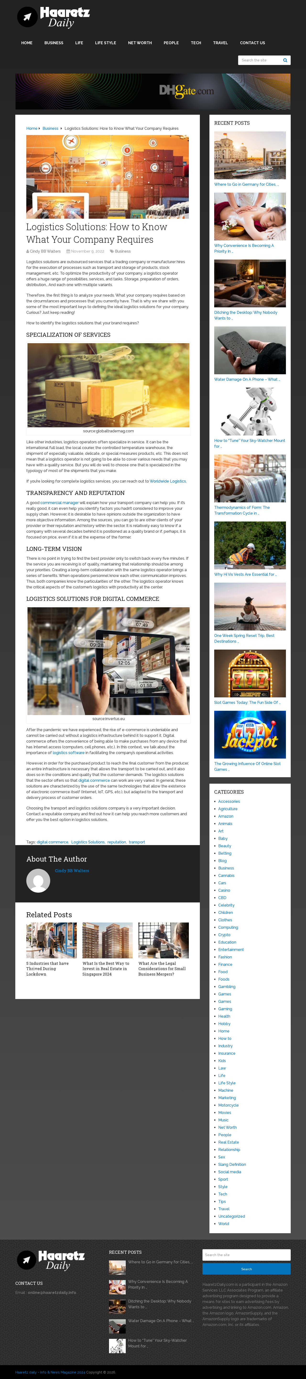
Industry (225, 1046)
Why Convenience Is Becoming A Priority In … (158, 1284)
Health (224, 1016)
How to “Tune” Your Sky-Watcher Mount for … (157, 1343)
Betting (224, 853)
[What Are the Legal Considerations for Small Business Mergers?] (163, 940)
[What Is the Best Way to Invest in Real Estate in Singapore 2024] (107, 940)
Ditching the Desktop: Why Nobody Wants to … (159, 1304)
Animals (225, 823)
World (223, 1224)
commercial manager (59, 502)
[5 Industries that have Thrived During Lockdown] (51, 940)
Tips (222, 1201)
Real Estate (228, 1142)
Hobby (224, 1023)
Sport (223, 1179)
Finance (225, 964)
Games (224, 994)
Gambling (226, 986)
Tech (196, 43)
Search (286, 60)
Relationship (229, 1149)
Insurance (226, 1053)
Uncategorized (231, 1216)
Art (221, 831)
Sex (221, 1157)
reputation (117, 842)
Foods (224, 979)
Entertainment (231, 949)
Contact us (252, 43)
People (171, 43)
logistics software (69, 752)
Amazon (225, 816)
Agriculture (228, 809)
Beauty (224, 846)
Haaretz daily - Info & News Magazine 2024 (50, 1372)
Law (222, 1068)
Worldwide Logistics (168, 481)
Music (223, 1120)
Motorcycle (228, 1105)
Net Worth (140, 43)
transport (137, 842)
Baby (223, 838)
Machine (225, 1090)
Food (223, 972)
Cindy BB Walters (45, 251)
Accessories (229, 801)
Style (223, 1186)
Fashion (225, 957)
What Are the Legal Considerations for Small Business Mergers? (162, 969)
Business (53, 43)
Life (79, 43)
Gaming (225, 1009)
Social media (229, 1172)
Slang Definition (232, 1164)
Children (225, 912)
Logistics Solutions (88, 842)
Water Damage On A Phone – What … (161, 1321)
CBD (222, 898)
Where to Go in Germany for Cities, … (160, 1262)
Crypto (224, 935)
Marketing (227, 1098)
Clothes (225, 920)
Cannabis (226, 875)
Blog (222, 860)
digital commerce (94, 780)
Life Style (105, 43)
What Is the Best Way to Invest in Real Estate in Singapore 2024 (105, 969)
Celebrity (226, 905)
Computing (228, 927)
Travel (220, 43)
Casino (224, 890)
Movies (224, 1112)
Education (227, 942)
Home (27, 43)
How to (224, 1038)
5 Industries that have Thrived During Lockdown (47, 969)
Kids (222, 1061)
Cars (222, 883)
